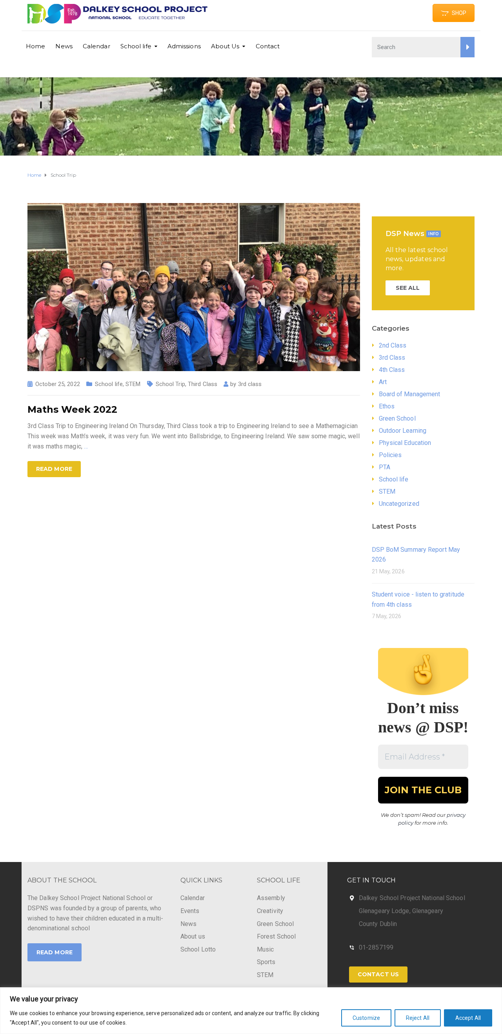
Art (383, 382)
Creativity (270, 911)
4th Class (392, 369)
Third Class (202, 384)
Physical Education (405, 443)
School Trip (170, 384)
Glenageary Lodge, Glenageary (401, 911)
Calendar (96, 46)
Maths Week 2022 (72, 409)
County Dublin (378, 924)
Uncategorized (399, 503)
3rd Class (392, 357)
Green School (397, 418)
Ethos (387, 406)
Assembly (271, 898)
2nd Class (393, 345)
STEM (133, 384)
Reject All (417, 1018)
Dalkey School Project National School (412, 898)
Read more (54, 468)
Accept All (468, 1018)
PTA (384, 467)
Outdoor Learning (403, 430)
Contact (268, 46)
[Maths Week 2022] (193, 286)
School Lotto (198, 949)
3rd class (250, 384)
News (63, 46)
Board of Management (409, 394)
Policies (390, 455)
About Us (225, 46)
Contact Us (378, 974)
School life (135, 46)
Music (265, 949)
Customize (366, 1018)
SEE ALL (408, 287)
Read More (54, 952)
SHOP (459, 13)
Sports (266, 962)
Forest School (276, 936)
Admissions (184, 46)
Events (190, 911)
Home (35, 46)
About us (192, 936)
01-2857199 (376, 947)
